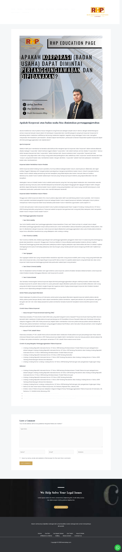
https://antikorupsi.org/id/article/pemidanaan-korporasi (41, 393)
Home (13, 9)
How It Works (50, 9)
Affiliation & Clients (62, 9)
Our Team (41, 9)
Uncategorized (37, 126)
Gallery (73, 9)
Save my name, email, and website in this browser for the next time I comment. (46, 458)
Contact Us (25, 12)
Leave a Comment (25, 126)
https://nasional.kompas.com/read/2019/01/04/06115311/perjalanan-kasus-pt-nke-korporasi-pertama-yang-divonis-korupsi (62, 396)
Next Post (107, 410)
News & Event (15, 12)
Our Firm (19, 9)
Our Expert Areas (30, 9)
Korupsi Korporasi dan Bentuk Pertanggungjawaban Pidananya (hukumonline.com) (49, 398)
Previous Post (16, 410)
